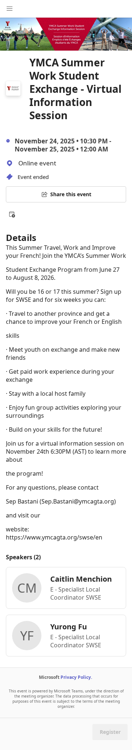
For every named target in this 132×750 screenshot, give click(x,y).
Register (110, 731)
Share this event (70, 194)
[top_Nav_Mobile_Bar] (9, 9)
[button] (12, 214)
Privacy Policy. (76, 677)
